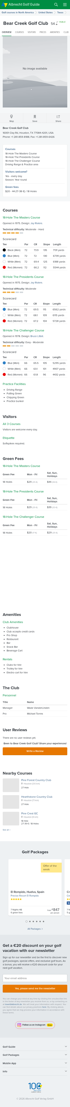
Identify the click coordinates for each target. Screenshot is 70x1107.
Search (56, 4)
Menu (64, 4)
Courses (10, 149)
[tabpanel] (35, 888)
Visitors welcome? (16, 172)
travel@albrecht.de (13, 1004)
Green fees (12, 187)
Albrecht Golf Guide (24, 4)
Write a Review (35, 751)
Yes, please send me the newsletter (35, 988)
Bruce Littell (36, 336)
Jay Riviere (36, 223)
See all (6, 829)
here (44, 1006)
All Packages (34, 928)
